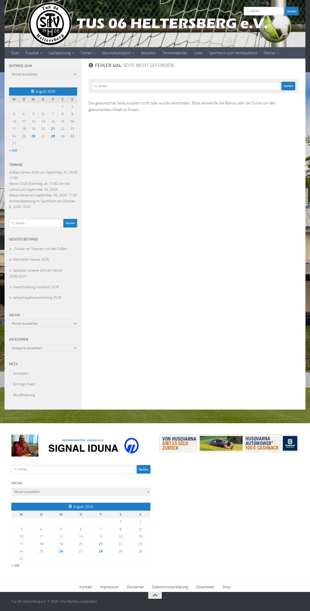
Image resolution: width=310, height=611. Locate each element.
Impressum (109, 587)
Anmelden (21, 373)
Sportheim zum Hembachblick (233, 53)
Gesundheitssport (116, 53)
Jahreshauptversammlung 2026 (37, 297)
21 (53, 128)
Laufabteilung (60, 53)
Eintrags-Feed (23, 384)
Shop (226, 587)
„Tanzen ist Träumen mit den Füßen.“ (41, 249)
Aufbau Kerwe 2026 (24, 172)
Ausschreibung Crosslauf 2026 (36, 287)
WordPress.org (24, 395)
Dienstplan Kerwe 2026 (31, 259)
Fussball (32, 53)
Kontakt (85, 587)
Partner (270, 53)
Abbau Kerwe (19, 195)
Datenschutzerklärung (170, 587)
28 (53, 136)
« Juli (13, 150)
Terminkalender (175, 53)
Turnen (86, 53)
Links (198, 53)
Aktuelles (148, 53)
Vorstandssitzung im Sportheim (32, 201)
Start (15, 53)
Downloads (205, 587)
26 (33, 136)
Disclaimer (135, 587)
